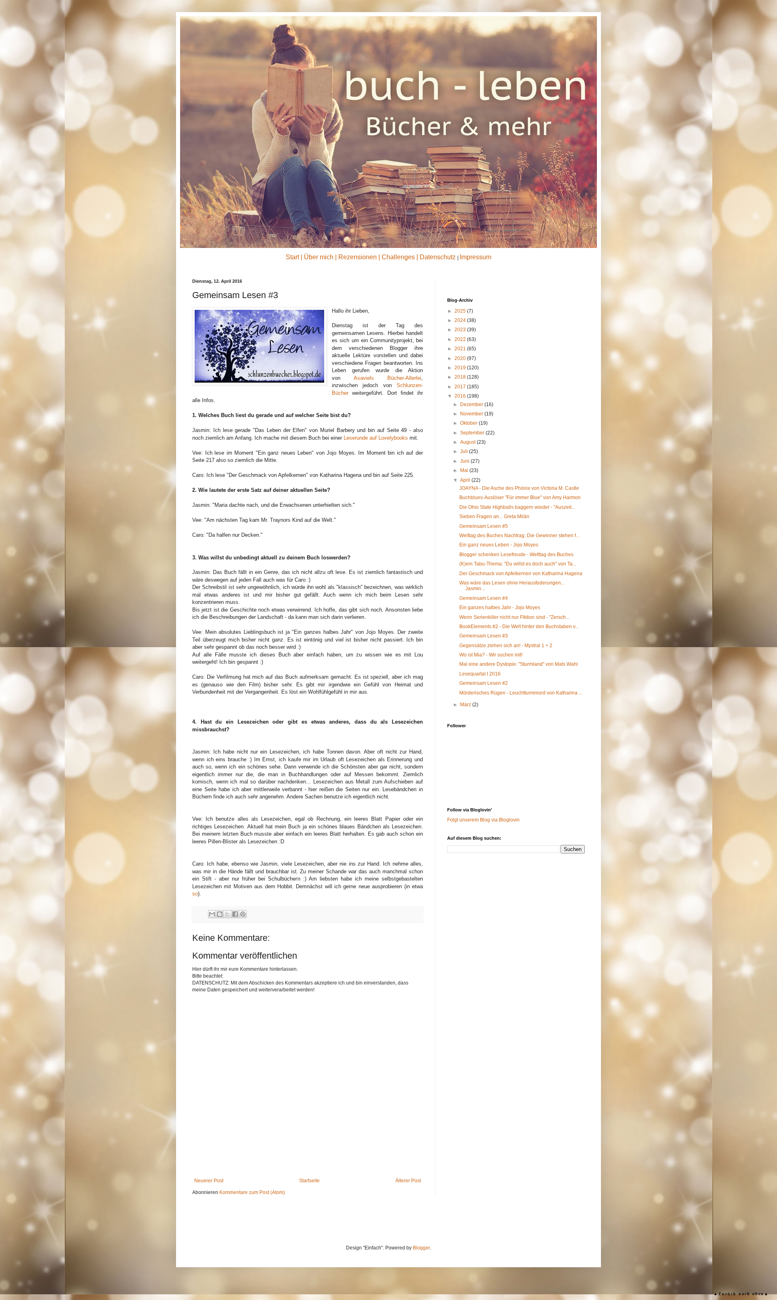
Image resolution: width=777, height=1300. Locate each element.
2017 (460, 387)
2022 (460, 339)
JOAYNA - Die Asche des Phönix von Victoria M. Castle (519, 488)
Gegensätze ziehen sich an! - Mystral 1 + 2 (505, 645)
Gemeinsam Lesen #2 (483, 683)
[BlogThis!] (220, 914)
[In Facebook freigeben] (235, 914)
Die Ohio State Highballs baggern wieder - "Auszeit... (517, 507)
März (466, 704)
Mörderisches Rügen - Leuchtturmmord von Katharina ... (520, 693)
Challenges (398, 257)
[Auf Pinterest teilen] (243, 914)
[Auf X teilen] (227, 914)
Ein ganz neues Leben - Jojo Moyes (498, 545)
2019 (460, 368)
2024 (460, 320)
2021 (460, 348)
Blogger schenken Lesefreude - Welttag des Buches (516, 554)
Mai (464, 470)
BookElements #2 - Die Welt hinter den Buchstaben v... (519, 626)
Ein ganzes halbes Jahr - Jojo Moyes (499, 607)
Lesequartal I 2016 (480, 674)
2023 (460, 329)
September (473, 433)
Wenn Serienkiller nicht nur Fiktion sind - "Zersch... (514, 617)
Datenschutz (438, 257)
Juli (464, 451)
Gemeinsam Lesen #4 (483, 598)
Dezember (472, 404)
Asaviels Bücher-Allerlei (387, 378)
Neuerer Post (208, 1181)
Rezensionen (357, 257)
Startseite (309, 1181)
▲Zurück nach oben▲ (741, 1294)
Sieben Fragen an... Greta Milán (494, 516)
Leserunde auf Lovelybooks (376, 438)
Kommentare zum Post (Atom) (252, 1192)
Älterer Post (408, 1181)
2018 (460, 377)
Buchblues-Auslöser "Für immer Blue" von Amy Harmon (520, 497)
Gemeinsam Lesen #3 (483, 636)
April (465, 480)
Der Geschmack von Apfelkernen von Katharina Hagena (520, 573)
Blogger (421, 1248)
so (195, 894)
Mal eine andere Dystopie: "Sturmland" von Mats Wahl (518, 664)
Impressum (475, 257)
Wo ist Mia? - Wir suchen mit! (490, 655)
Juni (465, 461)
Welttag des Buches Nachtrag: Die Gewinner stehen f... (519, 535)
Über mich (318, 257)
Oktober (469, 423)
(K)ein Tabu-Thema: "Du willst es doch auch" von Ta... (517, 564)
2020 (460, 358)
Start (292, 257)
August (468, 442)
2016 (460, 396)
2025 (460, 311)
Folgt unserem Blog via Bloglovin (483, 820)
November (472, 414)
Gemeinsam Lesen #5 (483, 526)
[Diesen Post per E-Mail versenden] (212, 914)
